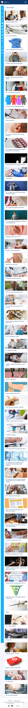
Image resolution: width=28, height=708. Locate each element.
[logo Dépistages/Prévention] (2, 32)
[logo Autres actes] (2, 26)
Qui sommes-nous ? (10, 703)
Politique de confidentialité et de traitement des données (14, 702)
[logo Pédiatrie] (2, 47)
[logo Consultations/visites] (2, 29)
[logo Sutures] (2, 53)
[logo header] (6, 2)
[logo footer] (9, 706)
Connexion (18, 703)
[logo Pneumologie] (2, 50)
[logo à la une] (2, 20)
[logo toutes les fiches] (2, 17)
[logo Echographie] (2, 38)
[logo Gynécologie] (2, 41)
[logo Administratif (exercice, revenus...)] (2, 23)
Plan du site (10, 700)
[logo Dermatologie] (2, 35)
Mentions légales (17, 700)
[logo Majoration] (2, 44)
